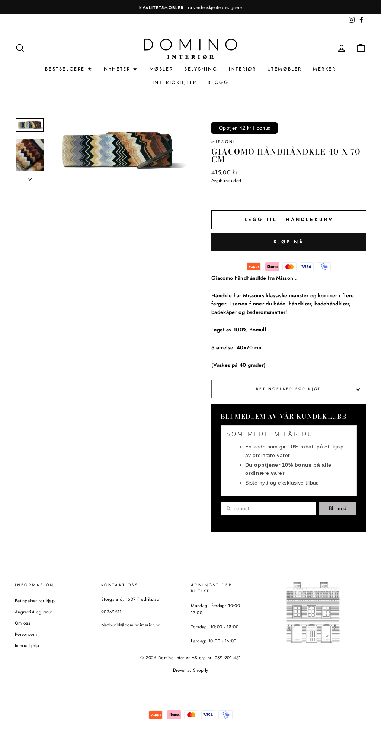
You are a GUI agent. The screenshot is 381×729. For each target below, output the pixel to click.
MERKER (324, 68)
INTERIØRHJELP (175, 82)
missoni (223, 142)
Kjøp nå (288, 241)
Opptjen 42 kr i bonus (244, 128)
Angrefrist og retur (33, 612)
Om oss (22, 623)
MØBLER (161, 68)
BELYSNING (200, 68)
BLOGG (218, 82)
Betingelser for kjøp (288, 389)
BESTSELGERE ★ (69, 68)
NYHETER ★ (121, 68)
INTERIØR (242, 68)
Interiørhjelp (27, 645)
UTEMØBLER (285, 68)
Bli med (337, 508)
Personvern (26, 634)
